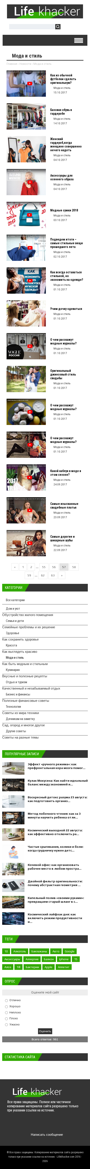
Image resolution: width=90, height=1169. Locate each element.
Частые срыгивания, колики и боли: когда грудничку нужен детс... (55, 848)
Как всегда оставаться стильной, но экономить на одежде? (66, 275)
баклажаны (39, 951)
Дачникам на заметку (20, 719)
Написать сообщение (47, 1134)
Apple (48, 967)
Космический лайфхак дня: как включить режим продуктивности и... (55, 918)
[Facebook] (28, 1124)
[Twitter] (19, 1124)
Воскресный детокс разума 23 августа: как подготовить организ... (57, 799)
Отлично (15, 1000)
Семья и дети (15, 621)
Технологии (13, 707)
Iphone (64, 959)
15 (76, 959)
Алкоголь (19, 951)
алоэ (7, 967)
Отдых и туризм (16, 682)
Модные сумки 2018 (64, 210)
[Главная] (45, 16)
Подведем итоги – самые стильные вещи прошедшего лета (66, 243)
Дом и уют (13, 609)
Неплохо (15, 1012)
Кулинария (13, 670)
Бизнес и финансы (18, 694)
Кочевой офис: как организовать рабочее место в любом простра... (54, 866)
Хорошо (15, 1006)
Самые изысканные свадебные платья (64, 505)
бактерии (32, 967)
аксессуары (12, 959)
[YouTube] (36, 1124)
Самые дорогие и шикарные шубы (62, 538)
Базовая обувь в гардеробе (61, 111)
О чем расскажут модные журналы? (63, 341)
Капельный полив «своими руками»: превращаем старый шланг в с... (56, 899)
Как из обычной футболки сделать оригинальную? (63, 79)
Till (18, 967)
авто (55, 951)
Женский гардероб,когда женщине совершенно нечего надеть (66, 144)
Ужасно (14, 1024)
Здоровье (12, 633)
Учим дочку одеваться (66, 309)
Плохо (13, 1018)
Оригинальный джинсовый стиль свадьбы (63, 374)
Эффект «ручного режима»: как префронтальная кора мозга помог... (56, 766)
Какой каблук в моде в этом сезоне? (65, 472)
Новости (25, 63)
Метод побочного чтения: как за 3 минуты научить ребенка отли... (54, 815)
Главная (12, 63)
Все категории (15, 600)
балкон (49, 959)
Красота (11, 645)
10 (6, 951)
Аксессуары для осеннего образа (62, 177)
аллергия (32, 959)
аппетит (63, 967)
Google (69, 951)
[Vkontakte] (11, 1124)
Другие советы (16, 731)
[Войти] (66, 27)
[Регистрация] (76, 27)
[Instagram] (45, 1124)
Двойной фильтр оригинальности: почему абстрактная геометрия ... (55, 883)
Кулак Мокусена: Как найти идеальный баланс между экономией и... (58, 782)
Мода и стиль (15, 658)
